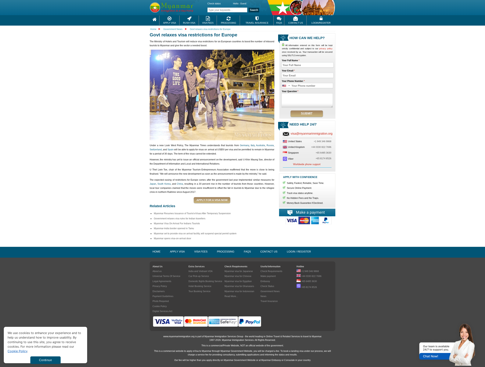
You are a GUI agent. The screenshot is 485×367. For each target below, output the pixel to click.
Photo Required (161, 301)
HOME (156, 251)
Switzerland (156, 149)
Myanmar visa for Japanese (239, 271)
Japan (153, 184)
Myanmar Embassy (271, 360)
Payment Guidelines (163, 296)
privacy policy (325, 48)
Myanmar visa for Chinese (238, 276)
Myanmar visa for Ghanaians (239, 286)
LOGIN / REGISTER (299, 251)
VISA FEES (200, 251)
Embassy (265, 281)
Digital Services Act (162, 311)
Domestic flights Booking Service (205, 281)
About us (157, 271)
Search (254, 10)
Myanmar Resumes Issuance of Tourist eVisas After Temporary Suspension (192, 213)
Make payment (268, 276)
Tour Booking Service (199, 291)
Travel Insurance (269, 301)
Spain (170, 149)
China (180, 184)
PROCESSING (225, 251)
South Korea (164, 184)
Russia (270, 145)
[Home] (155, 20)
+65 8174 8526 (323, 158)
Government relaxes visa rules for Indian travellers (179, 218)
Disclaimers (159, 291)
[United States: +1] (286, 85)
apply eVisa (193, 351)
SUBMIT (307, 113)
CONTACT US (268, 251)
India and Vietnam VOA (201, 271)
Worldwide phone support (307, 164)
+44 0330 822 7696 (321, 147)
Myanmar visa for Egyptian (238, 281)
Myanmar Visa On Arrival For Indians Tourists (177, 223)
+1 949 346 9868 (322, 141)
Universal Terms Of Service (166, 276)
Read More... (231, 296)
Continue (45, 360)
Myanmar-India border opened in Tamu (174, 228)
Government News (172, 29)
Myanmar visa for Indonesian (239, 291)
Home (153, 29)
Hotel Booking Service (200, 286)
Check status (214, 3)
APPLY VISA (177, 251)
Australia (260, 145)
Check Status (267, 286)
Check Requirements (271, 271)
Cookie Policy (160, 306)
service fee (203, 354)
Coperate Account (307, 221)
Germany (244, 145)
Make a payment (307, 212)
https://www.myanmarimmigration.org (181, 7)
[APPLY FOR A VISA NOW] (212, 200)
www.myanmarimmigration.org (179, 336)
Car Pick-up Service (199, 276)
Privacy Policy (160, 286)
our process (317, 351)
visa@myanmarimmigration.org (311, 133)
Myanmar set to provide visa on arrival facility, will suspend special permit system (195, 233)
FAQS (247, 251)
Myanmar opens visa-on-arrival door (172, 238)
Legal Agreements (162, 281)
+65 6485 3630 (323, 152)
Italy (253, 145)
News (263, 296)
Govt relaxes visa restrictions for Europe (210, 29)
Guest (243, 3)
